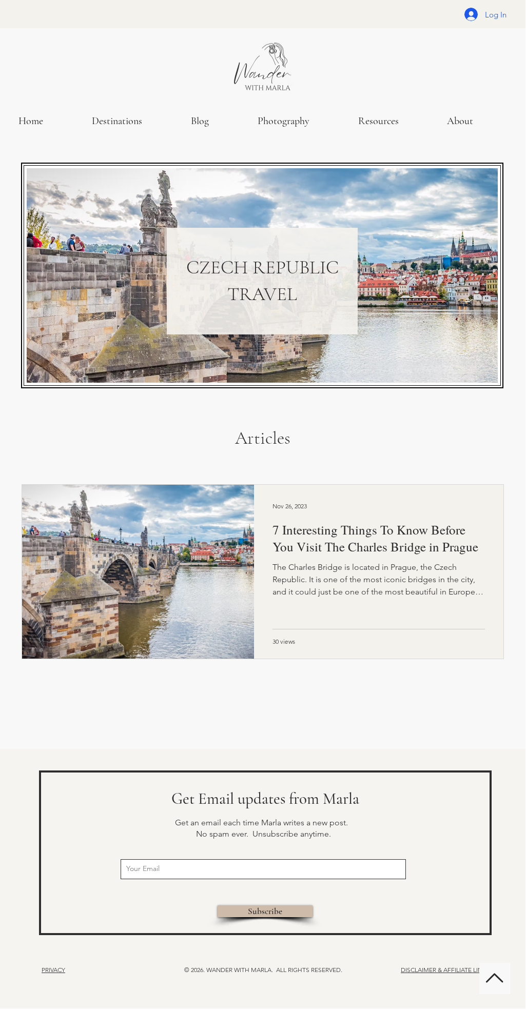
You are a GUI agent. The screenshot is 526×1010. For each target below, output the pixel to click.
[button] (300, 121)
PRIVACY (53, 970)
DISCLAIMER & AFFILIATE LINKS (445, 970)
